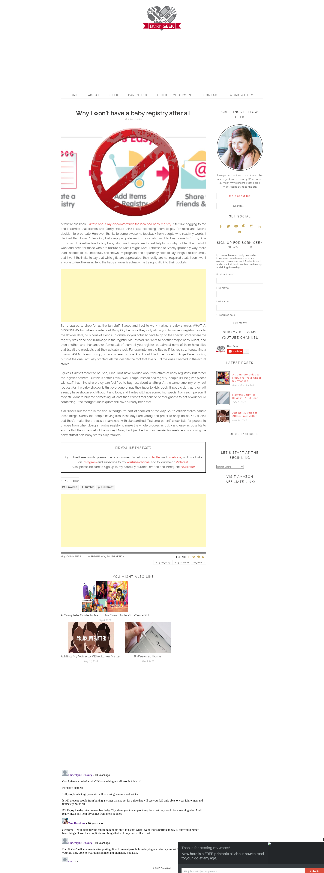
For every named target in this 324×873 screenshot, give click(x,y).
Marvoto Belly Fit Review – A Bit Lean (245, 396)
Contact (211, 95)
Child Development (175, 95)
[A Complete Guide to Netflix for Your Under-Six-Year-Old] (105, 596)
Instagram (90, 462)
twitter (156, 457)
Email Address (224, 274)
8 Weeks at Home (147, 656)
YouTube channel (138, 462)
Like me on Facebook (240, 434)
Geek (114, 95)
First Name (222, 287)
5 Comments (72, 556)
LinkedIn (259, 226)
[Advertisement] (162, 59)
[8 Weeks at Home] (148, 637)
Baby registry (163, 562)
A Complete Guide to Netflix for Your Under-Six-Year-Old (105, 615)
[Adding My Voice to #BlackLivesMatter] (91, 637)
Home (73, 95)
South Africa (115, 556)
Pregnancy (98, 556)
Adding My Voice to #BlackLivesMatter (91, 656)
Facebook (174, 457)
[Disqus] (133, 718)
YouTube (236, 226)
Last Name (222, 301)
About (94, 95)
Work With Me (243, 95)
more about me (239, 195)
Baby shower (181, 562)
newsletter (188, 467)
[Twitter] (194, 557)
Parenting (137, 95)
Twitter (228, 226)
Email (240, 232)
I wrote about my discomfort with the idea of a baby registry (129, 224)
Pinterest (182, 462)
